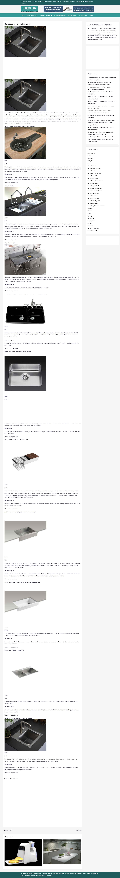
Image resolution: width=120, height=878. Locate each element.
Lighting (90, 216)
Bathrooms (91, 156)
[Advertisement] (43, 69)
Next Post (79, 830)
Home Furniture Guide (94, 183)
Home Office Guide (93, 196)
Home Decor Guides (72, 15)
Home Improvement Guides (59, 15)
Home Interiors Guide (93, 193)
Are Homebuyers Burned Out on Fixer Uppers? (100, 137)
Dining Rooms (91, 161)
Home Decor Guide (93, 176)
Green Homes (91, 166)
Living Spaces (91, 221)
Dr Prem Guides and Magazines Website (31, 873)
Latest (89, 213)
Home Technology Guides (45, 15)
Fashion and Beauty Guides (46, 1)
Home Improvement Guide (95, 188)
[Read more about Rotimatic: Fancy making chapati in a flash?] (23, 852)
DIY (88, 163)
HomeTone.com (92, 28)
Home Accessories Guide (94, 168)
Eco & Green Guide (36, 1)
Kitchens (90, 211)
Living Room (91, 218)
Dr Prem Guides (82, 15)
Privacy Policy (36, 875)
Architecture (91, 153)
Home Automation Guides (32, 15)
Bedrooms (90, 158)
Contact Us (91, 15)
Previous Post (7, 830)
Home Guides (65, 1)
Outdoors (90, 226)
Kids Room (90, 208)
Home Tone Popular (93, 203)
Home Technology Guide (94, 201)
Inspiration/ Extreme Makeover (96, 206)
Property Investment (93, 228)
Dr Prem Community (59, 873)
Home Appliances (92, 171)
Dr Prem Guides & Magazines (26, 1)
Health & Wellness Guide (57, 1)
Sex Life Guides (79, 1)
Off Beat (90, 223)
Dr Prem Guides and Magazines (107, 28)
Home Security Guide (93, 198)
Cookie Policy (28, 875)
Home (23, 15)
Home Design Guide (93, 178)
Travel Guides (24, 3)
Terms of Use (90, 873)
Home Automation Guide (94, 173)
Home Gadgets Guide (93, 186)
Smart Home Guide (93, 231)
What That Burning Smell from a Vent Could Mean (101, 120)
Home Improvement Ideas (95, 191)
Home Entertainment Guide (95, 181)
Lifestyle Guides (72, 1)
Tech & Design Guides (88, 1)
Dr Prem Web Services (81, 873)
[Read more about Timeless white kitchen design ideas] (62, 851)
